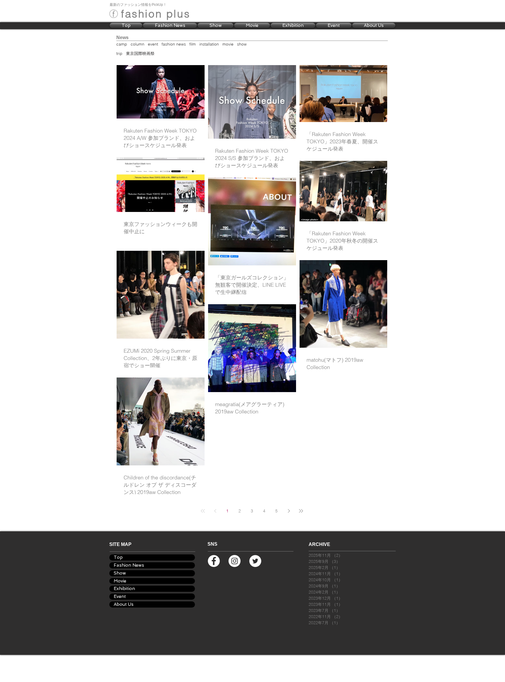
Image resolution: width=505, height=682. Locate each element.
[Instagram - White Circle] (235, 561)
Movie (120, 581)
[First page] (203, 511)
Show (120, 573)
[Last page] (301, 511)
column (137, 44)
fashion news (174, 44)
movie (228, 44)
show (242, 44)
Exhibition (124, 588)
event (153, 44)
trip (119, 53)
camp (121, 44)
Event (120, 596)
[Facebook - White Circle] (214, 561)
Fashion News (129, 565)
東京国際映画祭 (140, 53)
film (192, 44)
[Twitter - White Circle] (255, 561)
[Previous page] (215, 511)
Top (118, 557)
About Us (124, 604)
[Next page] (288, 511)
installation (209, 44)
